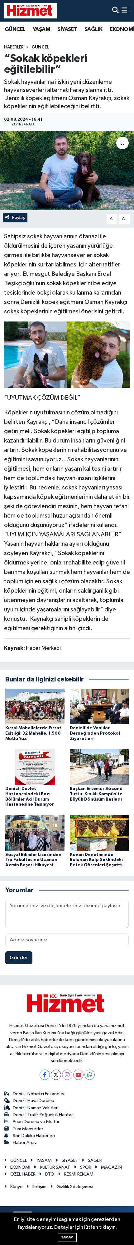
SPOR (85, 1167)
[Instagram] (67, 1075)
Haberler (14, 47)
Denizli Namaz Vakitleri (36, 1108)
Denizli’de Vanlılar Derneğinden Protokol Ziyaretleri (95, 733)
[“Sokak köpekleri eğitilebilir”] (67, 170)
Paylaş (18, 217)
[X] (56, 1075)
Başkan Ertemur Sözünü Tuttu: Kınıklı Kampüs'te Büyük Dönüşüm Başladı (96, 794)
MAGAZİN (111, 1167)
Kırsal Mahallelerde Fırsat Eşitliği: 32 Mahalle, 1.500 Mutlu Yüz (33, 733)
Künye (16, 1186)
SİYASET (67, 29)
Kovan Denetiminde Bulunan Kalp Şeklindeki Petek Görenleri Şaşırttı (96, 860)
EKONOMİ (20, 1167)
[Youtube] (78, 1075)
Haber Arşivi (25, 1142)
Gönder (19, 957)
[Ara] (115, 10)
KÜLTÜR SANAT (55, 1167)
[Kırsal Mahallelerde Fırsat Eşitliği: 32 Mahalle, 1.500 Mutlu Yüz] (35, 706)
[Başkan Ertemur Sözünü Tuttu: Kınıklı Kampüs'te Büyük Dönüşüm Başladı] (99, 767)
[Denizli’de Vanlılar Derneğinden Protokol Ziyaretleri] (99, 706)
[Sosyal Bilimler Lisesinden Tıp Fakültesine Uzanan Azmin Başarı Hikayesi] (35, 833)
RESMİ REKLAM (78, 1174)
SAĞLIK (93, 29)
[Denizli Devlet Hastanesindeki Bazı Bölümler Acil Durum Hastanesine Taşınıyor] (35, 767)
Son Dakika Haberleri (34, 1135)
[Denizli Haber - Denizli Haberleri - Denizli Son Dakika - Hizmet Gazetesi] (30, 10)
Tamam (67, 1237)
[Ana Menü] (124, 10)
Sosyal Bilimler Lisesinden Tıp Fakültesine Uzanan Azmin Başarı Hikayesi (33, 860)
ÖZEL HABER (23, 1174)
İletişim (39, 1186)
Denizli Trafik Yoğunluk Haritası (43, 1114)
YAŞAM (41, 29)
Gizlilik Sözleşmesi (74, 1186)
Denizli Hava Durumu (33, 1100)
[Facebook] (45, 1075)
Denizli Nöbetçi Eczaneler (39, 1093)
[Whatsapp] (89, 1075)
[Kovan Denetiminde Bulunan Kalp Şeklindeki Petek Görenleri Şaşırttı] (99, 833)
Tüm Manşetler (28, 1128)
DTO (49, 1174)
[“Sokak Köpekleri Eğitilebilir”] (67, 354)
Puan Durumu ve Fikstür (36, 1121)
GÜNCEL (15, 29)
